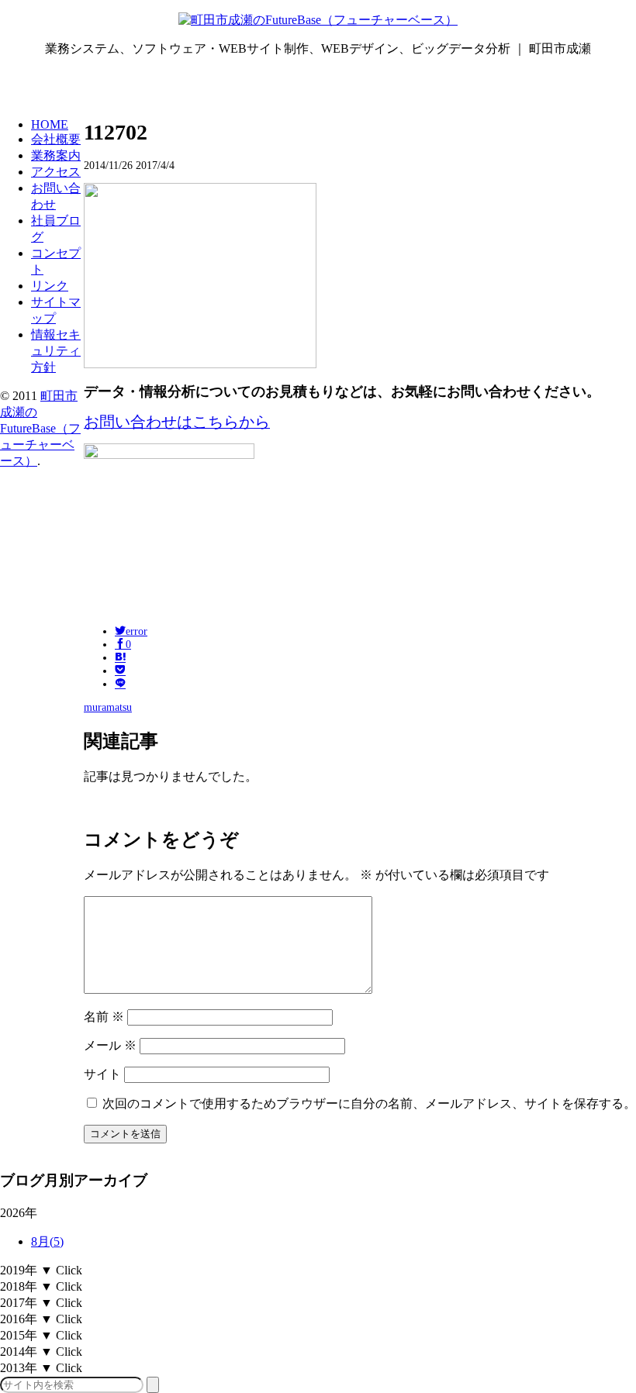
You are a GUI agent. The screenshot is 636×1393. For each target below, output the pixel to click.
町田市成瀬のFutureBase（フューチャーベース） (40, 428)
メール (110, 1045)
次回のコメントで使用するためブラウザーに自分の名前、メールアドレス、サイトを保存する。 (369, 1103)
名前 (104, 1016)
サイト (102, 1074)
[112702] (120, 658)
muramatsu (108, 707)
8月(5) (47, 1241)
